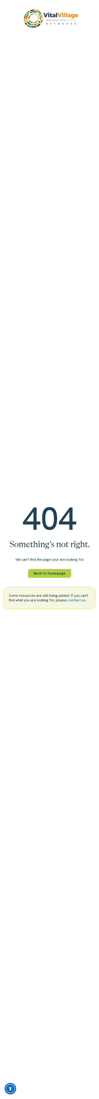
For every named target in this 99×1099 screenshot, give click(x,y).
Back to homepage (50, 573)
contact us (77, 600)
